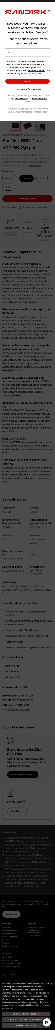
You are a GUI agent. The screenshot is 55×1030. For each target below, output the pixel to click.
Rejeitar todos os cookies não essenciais (26, 1019)
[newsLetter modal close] (50, 7)
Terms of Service (39, 98)
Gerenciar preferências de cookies (26, 1014)
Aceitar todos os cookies (26, 1025)
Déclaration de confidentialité (20, 1005)
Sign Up (27, 81)
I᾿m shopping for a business (28, 89)
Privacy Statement (36, 70)
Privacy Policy (21, 98)
